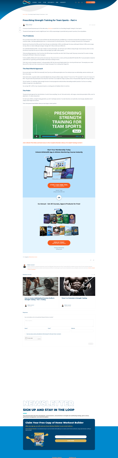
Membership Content (33, 257)
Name (26, 328)
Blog (40, 2)
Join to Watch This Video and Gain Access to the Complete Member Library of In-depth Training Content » (53, 143)
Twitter (29, 269)
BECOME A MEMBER (90, 2)
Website (73, 328)
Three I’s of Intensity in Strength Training (74, 298)
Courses (34, 2)
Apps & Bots (51, 2)
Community (63, 2)
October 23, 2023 (29, 25)
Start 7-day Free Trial (59, 185)
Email (89, 268)
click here (50, 28)
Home (24, 14)
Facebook (33, 269)
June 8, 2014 (30, 306)
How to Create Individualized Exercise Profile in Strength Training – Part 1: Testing (39, 298)
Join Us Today (59, 242)
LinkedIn (93, 268)
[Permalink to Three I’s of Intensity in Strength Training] (77, 286)
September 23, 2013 (67, 306)
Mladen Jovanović (29, 24)
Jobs (57, 2)
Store (44, 2)
